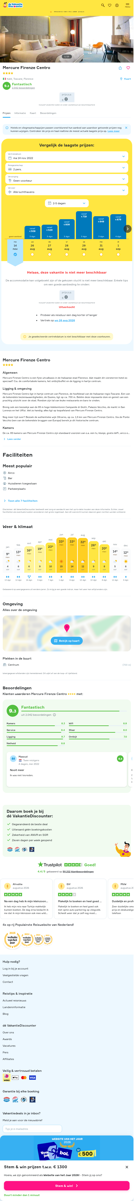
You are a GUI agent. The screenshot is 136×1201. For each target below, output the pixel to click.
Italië (9, 78)
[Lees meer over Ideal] (24, 849)
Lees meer (114, 131)
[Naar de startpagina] (13, 5)
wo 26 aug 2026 (65, 320)
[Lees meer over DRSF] (32, 849)
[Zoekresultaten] (103, 5)
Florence (28, 78)
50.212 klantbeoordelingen (78, 871)
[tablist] (67, 113)
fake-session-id (124, 801)
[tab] (6, 113)
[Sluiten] (127, 1167)
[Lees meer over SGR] (17, 849)
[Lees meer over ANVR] (10, 849)
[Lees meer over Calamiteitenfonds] (24, 1100)
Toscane (17, 78)
